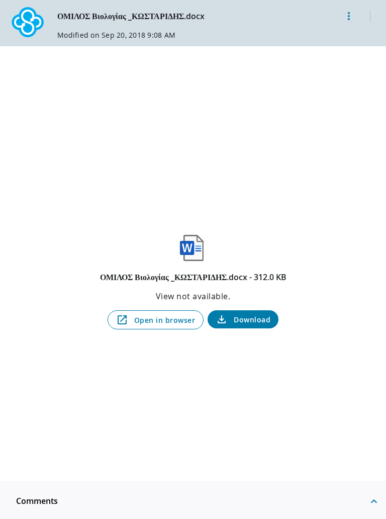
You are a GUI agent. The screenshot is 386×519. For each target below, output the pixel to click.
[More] (349, 16)
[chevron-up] (374, 501)
